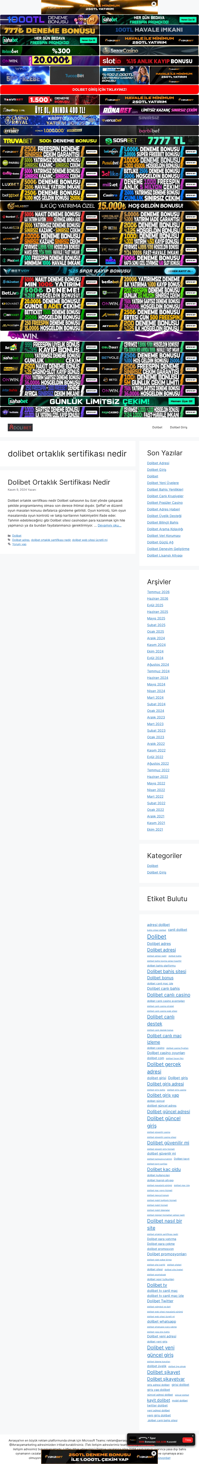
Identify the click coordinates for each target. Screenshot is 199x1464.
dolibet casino (155, 1047)
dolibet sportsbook (156, 1274)
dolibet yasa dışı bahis (158, 1332)
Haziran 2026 (157, 599)
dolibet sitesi (155, 1269)
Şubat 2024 (156, 704)
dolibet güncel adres (161, 1105)
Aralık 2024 (156, 638)
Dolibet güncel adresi (168, 1111)
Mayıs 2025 (156, 618)
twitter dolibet (157, 1405)
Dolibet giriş (178, 1078)
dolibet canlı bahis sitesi (162, 1420)
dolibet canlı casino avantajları (166, 1000)
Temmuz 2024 (158, 671)
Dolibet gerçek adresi (164, 1067)
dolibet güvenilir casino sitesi (161, 1137)
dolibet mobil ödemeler (158, 1210)
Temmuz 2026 (158, 592)
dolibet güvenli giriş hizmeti (161, 1149)
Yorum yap (19, 544)
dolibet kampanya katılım (159, 1159)
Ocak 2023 (155, 737)
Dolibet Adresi (158, 463)
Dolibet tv (157, 1285)
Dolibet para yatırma (161, 1239)
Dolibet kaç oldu (164, 1169)
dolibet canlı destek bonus (160, 1030)
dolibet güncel (156, 1100)
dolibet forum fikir (175, 1058)
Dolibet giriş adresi (165, 1083)
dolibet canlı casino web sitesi (162, 1011)
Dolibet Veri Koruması (164, 536)
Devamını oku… (109, 525)
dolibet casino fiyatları (177, 1048)
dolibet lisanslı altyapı (160, 1180)
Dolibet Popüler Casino (165, 503)
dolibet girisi (156, 1078)
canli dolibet (177, 930)
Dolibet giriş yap (163, 1095)
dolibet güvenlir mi (161, 1153)
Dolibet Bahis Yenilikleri (165, 489)
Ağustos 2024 (158, 664)
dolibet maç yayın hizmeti (159, 1190)
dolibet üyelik (156, 1366)
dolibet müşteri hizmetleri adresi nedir (166, 1215)
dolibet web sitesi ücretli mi (89, 540)
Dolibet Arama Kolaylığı (165, 529)
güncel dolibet (182, 1395)
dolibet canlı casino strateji (160, 1006)
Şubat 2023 (156, 730)
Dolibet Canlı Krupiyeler (165, 496)
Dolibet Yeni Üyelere (163, 483)
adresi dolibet (158, 924)
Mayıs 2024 (156, 684)
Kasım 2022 (156, 750)
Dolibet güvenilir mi (168, 1143)
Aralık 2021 (155, 816)
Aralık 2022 (156, 744)
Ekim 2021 (155, 829)
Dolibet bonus (160, 977)
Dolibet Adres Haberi (163, 509)
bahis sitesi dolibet (156, 930)
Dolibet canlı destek (161, 1020)
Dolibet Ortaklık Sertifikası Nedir (59, 482)
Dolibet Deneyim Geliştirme (168, 549)
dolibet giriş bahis (156, 1090)
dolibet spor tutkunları (160, 1279)
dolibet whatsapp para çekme (162, 1327)
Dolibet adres (21, 540)
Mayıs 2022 (156, 783)
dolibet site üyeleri (174, 1269)
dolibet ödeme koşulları (158, 1361)
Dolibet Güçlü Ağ (160, 542)
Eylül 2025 (155, 605)
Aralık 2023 (156, 717)
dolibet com (155, 1058)
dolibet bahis (175, 956)
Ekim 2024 (155, 651)
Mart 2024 (155, 697)
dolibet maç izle (182, 1185)
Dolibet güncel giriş (164, 1122)
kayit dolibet (158, 1400)
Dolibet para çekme (161, 1244)
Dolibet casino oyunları (166, 1053)
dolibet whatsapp (161, 1321)
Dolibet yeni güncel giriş (161, 1351)
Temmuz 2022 (158, 770)
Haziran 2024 (157, 678)
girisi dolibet (180, 1385)
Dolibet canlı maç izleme (164, 1039)
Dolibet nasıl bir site (164, 1224)
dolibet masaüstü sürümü (159, 1185)
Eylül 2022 (155, 757)
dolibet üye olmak (177, 1366)
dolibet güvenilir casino (158, 1132)
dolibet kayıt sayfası (157, 1164)
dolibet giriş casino (176, 1090)
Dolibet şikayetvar (166, 1379)
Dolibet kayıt (181, 1158)
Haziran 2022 (157, 777)
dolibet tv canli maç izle (165, 1296)
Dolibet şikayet (163, 1372)
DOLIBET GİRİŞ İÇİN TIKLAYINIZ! (99, 90)
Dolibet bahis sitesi (166, 971)
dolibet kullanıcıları (158, 1175)
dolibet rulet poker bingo (159, 1259)
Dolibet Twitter (160, 1301)
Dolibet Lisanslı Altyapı (164, 555)
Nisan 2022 (156, 790)
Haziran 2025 (157, 612)
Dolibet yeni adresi (161, 1336)
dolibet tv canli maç (162, 1291)
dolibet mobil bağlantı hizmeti (162, 1200)
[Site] (49, 151)
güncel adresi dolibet (160, 1394)
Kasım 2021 (156, 823)
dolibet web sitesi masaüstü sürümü (165, 1311)
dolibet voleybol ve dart (159, 1306)
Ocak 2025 (155, 632)
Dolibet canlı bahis (163, 988)
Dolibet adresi (161, 950)
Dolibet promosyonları (167, 1254)
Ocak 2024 (155, 711)
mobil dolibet (180, 1400)
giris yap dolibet (158, 1390)
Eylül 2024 (155, 658)
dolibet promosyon (160, 1249)
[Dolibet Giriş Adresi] (20, 427)
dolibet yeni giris (157, 1341)
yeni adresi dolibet (158, 1410)
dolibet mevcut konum (158, 1195)
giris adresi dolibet (158, 1384)
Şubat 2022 (156, 803)
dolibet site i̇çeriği (156, 1265)
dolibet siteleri (174, 1265)
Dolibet (157, 427)
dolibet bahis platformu (161, 965)
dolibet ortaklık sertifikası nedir (51, 540)
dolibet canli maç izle (160, 983)
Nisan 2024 (156, 691)
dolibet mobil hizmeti (157, 1205)
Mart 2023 (155, 724)
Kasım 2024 (156, 645)
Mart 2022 (155, 796)
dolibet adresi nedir (157, 956)
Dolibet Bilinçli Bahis (162, 522)
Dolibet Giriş (178, 427)
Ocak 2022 (155, 810)
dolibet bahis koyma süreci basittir (164, 961)
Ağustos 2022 (158, 763)
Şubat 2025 (156, 625)
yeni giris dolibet (159, 1415)
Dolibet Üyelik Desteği (164, 516)
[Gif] (99, 206)
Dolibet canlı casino (168, 995)
